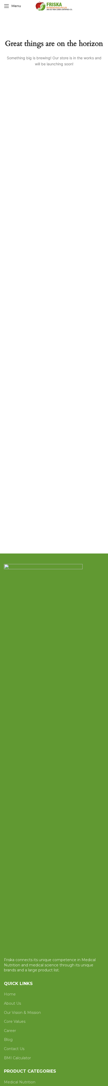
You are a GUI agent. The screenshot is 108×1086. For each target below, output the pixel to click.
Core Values (14, 1021)
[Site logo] (54, 5)
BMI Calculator (17, 1058)
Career (10, 1030)
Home (10, 994)
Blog (8, 1039)
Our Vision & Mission (22, 1012)
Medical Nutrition (19, 1082)
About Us (12, 1003)
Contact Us (14, 1048)
